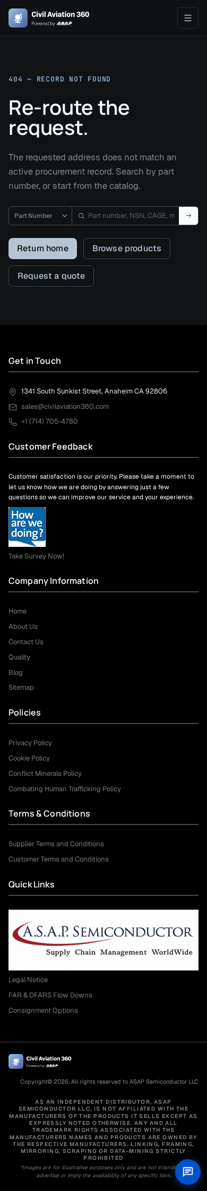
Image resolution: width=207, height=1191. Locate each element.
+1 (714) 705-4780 (49, 421)
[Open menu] (188, 18)
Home (17, 611)
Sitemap (21, 687)
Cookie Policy (29, 758)
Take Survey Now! (36, 556)
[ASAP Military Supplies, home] (49, 18)
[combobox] (125, 216)
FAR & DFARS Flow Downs (50, 995)
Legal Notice (28, 979)
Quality (19, 657)
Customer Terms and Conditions (58, 859)
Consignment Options (43, 1010)
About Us (23, 626)
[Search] (188, 216)
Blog (15, 672)
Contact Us (26, 641)
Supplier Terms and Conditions (56, 843)
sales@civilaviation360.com (65, 406)
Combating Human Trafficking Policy (64, 788)
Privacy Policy (30, 742)
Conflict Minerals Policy (45, 773)
